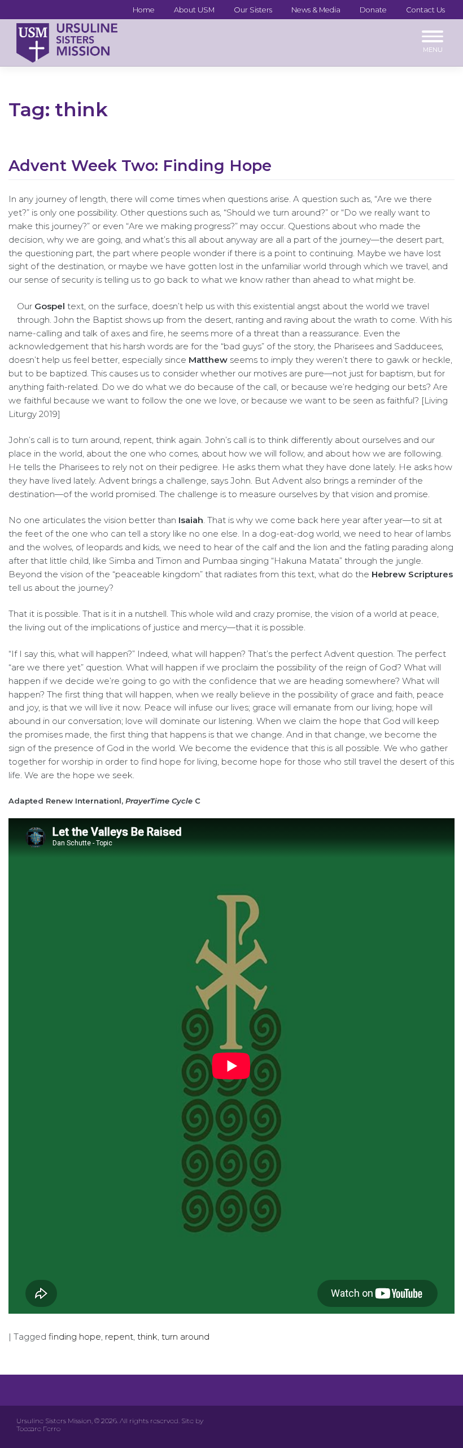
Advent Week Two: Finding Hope (140, 165)
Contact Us (425, 9)
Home (144, 9)
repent (119, 1337)
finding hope (75, 1337)
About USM (194, 9)
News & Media (315, 9)
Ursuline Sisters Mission (53, 1420)
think (147, 1337)
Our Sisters (253, 9)
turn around (185, 1337)
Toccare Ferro (38, 1428)
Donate (373, 9)
